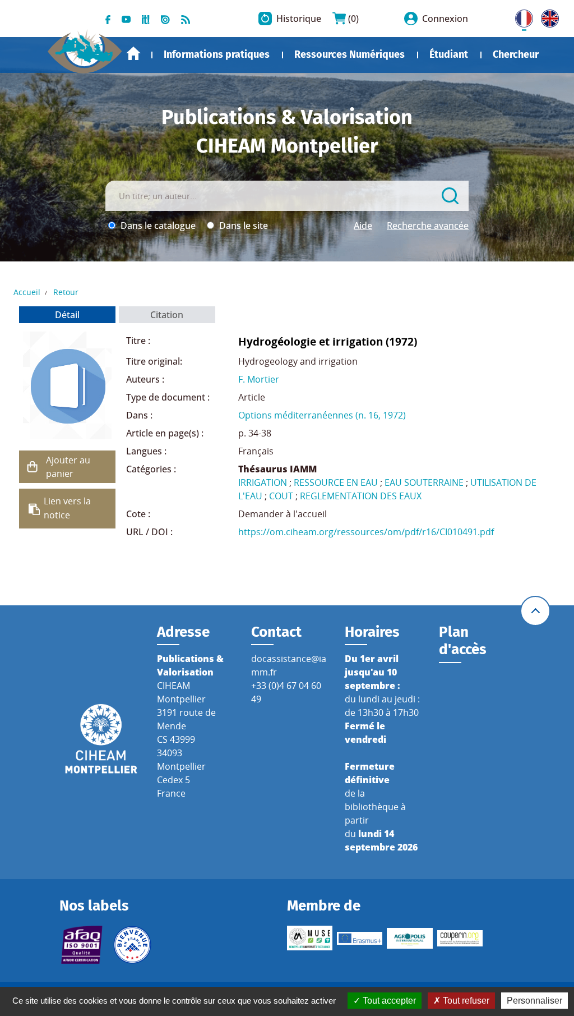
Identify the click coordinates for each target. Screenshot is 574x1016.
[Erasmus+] (359, 938)
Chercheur (516, 54)
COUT (281, 496)
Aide (363, 225)
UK (547, 16)
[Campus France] (132, 945)
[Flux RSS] (185, 18)
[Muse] (309, 938)
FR (520, 16)
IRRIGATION (262, 482)
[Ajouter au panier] (32, 466)
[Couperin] (460, 938)
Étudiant (448, 54)
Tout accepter (388, 1000)
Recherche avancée (428, 225)
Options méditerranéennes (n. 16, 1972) (322, 415)
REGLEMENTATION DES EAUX (361, 496)
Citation (166, 315)
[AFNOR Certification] (82, 945)
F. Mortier (258, 379)
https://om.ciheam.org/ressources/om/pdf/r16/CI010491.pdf (366, 532)
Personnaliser (534, 1000)
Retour (65, 292)
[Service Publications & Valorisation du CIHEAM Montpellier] (85, 47)
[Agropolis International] (409, 938)
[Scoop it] (146, 18)
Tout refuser (465, 1000)
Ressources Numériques (349, 54)
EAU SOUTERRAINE (424, 482)
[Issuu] (165, 18)
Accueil (133, 54)
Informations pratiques (217, 54)
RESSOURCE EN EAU (336, 482)
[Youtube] (126, 18)
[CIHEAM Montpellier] (101, 738)
